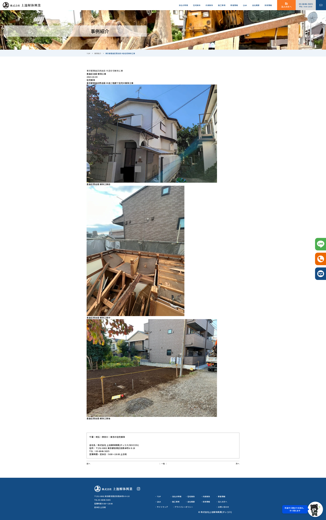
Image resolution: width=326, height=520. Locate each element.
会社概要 (256, 5)
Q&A (245, 5)
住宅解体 (196, 5)
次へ (237, 463)
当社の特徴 (183, 5)
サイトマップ (162, 507)
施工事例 (221, 5)
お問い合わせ (223, 507)
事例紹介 (97, 53)
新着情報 (234, 5)
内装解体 (209, 5)
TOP (88, 53)
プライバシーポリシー (183, 507)
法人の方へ (286, 6)
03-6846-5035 (306, 5)
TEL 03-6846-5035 (102, 500)
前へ (88, 463)
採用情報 (268, 5)
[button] (302, 509)
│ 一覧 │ (163, 463)
